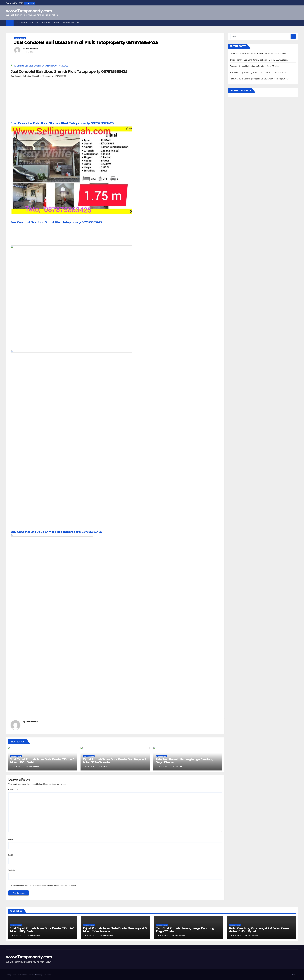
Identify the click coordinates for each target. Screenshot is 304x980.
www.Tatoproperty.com (29, 10)
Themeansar (47, 975)
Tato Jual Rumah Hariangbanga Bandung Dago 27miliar (185, 761)
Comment (13, 790)
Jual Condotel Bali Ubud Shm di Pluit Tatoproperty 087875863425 (62, 123)
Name (11, 839)
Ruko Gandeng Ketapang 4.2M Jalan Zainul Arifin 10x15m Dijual (258, 73)
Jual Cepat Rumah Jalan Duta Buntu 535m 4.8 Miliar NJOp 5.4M (42, 761)
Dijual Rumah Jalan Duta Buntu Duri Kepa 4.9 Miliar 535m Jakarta (114, 761)
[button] (296, 23)
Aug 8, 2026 (163, 935)
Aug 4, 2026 (236, 935)
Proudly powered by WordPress (17, 975)
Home (294, 975)
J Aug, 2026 (17, 766)
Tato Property (32, 48)
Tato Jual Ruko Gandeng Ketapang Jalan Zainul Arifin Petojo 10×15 (259, 79)
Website (11, 870)
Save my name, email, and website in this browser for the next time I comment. (44, 886)
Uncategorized (20, 38)
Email (11, 855)
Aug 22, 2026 (17, 935)
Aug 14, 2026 (90, 935)
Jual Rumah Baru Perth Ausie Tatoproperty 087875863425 (47, 23)
